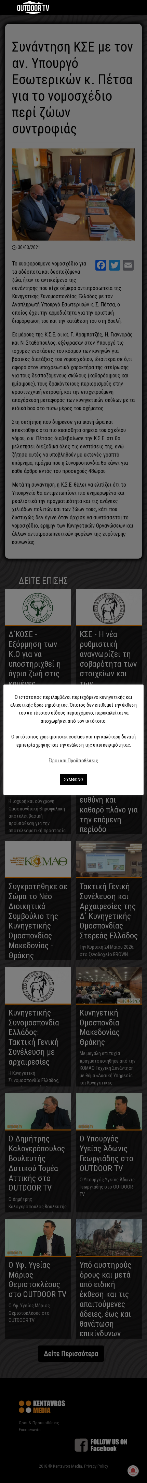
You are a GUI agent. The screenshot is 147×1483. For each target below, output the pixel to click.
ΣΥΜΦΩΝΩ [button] (73, 779)
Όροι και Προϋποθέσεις (73, 761)
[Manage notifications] (133, 1470)
